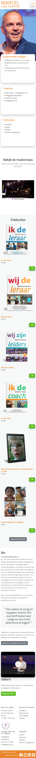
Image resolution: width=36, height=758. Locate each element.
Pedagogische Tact (10, 100)
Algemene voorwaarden (12, 755)
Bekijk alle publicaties (18, 539)
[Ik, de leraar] (32, 268)
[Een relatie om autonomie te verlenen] (18, 664)
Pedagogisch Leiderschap (13, 95)
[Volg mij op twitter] (33, 755)
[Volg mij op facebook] (21, 755)
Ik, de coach (6, 418)
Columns (7, 127)
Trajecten (22, 718)
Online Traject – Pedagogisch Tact (16, 93)
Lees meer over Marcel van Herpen (14, 643)
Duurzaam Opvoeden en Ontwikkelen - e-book (17, 470)
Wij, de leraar (7, 316)
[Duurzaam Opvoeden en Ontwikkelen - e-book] (32, 480)
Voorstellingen (24, 715)
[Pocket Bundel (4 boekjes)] (32, 530)
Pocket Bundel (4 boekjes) (12, 522)
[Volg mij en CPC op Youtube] (25, 755)
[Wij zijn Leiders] (32, 376)
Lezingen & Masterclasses (24, 711)
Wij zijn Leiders (7, 367)
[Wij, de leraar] (32, 325)
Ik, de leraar (6, 260)
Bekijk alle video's (8, 693)
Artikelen (7, 129)
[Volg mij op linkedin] (29, 755)
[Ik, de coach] (32, 426)
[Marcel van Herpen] (10, 4)
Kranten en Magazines (12, 132)
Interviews (8, 124)
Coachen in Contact (10, 98)
